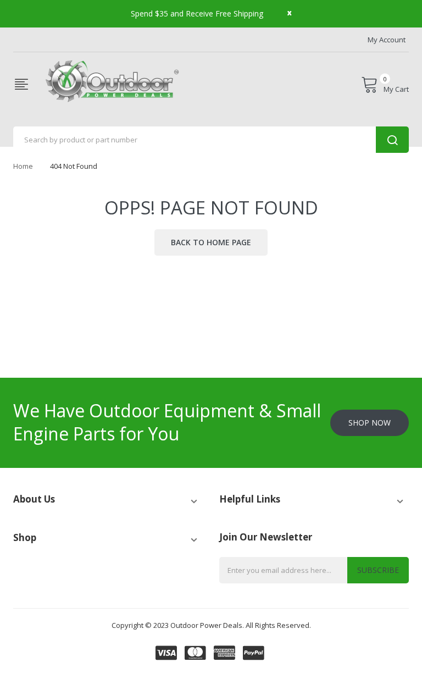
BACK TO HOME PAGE (211, 242)
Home (23, 166)
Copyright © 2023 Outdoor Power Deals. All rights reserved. (211, 625)
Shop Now (369, 422)
